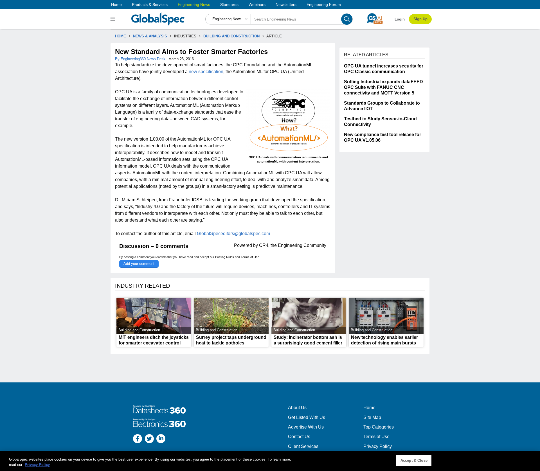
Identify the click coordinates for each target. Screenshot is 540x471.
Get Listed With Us (306, 417)
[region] (270, 461)
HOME (120, 36)
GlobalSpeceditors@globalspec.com (233, 233)
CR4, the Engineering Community (292, 245)
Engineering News (194, 4)
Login (400, 19)
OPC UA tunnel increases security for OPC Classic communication (383, 69)
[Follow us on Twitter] (149, 439)
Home (116, 4)
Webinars (257, 4)
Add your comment (138, 264)
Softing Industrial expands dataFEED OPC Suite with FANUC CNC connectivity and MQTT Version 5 (383, 87)
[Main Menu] (113, 19)
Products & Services (150, 4)
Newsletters (286, 4)
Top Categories (378, 427)
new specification (206, 71)
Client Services (303, 446)
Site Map (372, 417)
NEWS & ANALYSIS (150, 36)
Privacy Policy (377, 446)
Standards (229, 4)
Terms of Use (250, 257)
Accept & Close (414, 460)
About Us (297, 407)
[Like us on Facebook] (137, 439)
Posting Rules (224, 257)
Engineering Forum (324, 4)
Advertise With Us (306, 427)
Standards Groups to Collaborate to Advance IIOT (382, 106)
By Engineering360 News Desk (140, 59)
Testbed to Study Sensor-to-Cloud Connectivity (380, 121)
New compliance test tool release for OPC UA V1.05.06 (382, 137)
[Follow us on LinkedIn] (160, 439)
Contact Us (299, 436)
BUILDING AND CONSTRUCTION (231, 36)
